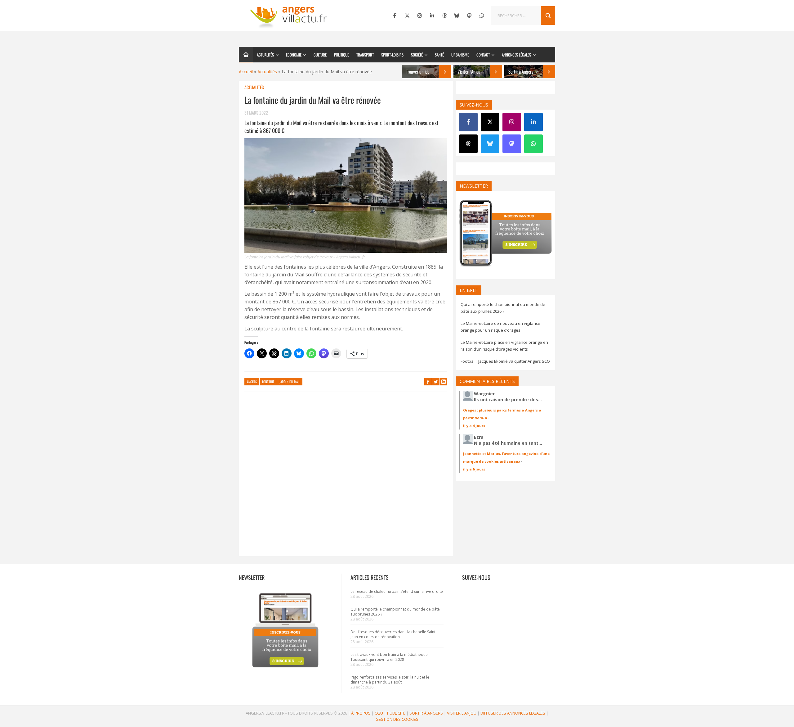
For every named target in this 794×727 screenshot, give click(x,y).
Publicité (396, 713)
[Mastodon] (469, 15)
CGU (379, 713)
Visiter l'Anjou (461, 713)
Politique (341, 55)
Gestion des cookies (397, 719)
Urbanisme (460, 55)
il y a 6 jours (474, 469)
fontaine (268, 381)
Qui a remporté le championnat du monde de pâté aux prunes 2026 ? (395, 612)
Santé (439, 55)
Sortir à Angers (426, 713)
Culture (320, 55)
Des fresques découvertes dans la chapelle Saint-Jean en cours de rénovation (393, 634)
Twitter (435, 381)
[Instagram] (420, 15)
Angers (252, 381)
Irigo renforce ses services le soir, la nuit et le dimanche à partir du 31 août (389, 680)
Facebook (428, 381)
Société (417, 55)
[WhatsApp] (482, 15)
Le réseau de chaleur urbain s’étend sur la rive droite (396, 591)
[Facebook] (395, 15)
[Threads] (444, 15)
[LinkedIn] (432, 15)
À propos (361, 713)
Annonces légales (516, 55)
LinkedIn (443, 381)
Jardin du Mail (289, 381)
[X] (407, 15)
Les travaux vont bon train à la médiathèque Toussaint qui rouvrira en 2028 (389, 657)
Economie (293, 55)
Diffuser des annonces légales (512, 713)
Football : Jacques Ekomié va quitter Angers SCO (505, 361)
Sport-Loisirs (392, 55)
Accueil (246, 72)
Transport (365, 55)
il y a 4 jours (474, 425)
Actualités (265, 55)
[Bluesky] (457, 15)
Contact (483, 55)
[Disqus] (345, 477)
